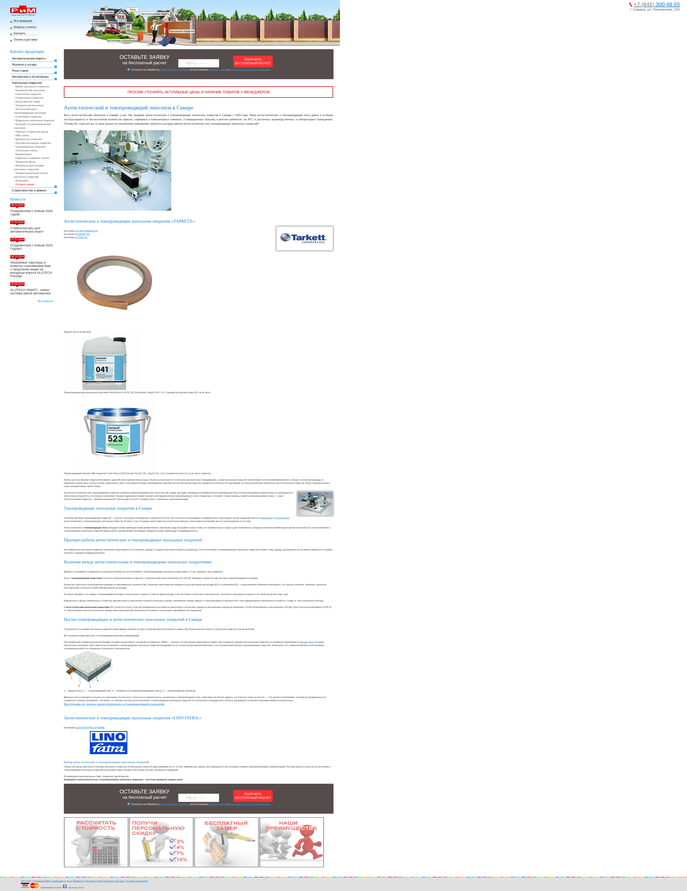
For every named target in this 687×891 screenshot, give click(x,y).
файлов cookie (218, 69)
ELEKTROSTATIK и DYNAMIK (89, 727)
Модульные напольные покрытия (35, 120)
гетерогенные (282, 518)
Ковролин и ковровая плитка (32, 157)
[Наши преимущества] (291, 866)
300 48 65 (657, 4)
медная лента (307, 642)
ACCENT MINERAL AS (86, 231)
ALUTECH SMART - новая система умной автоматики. (30, 291)
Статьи (68, 881)
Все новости (45, 301)
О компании (57, 881)
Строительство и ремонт (29, 190)
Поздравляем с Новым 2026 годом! (31, 212)
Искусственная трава (27, 101)
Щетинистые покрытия (28, 139)
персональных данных (174, 69)
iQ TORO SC (81, 237)
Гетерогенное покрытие (29, 97)
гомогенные (267, 518)
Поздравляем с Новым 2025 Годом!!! (31, 247)
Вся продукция (23, 20)
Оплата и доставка (25, 39)
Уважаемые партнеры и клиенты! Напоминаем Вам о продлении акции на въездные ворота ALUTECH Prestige (31, 269)
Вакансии (78, 881)
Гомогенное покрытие (28, 94)
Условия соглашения (137, 881)
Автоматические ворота (155, 13)
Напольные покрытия (181, 31)
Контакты (19, 33)
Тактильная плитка (26, 150)
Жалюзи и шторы (103, 12)
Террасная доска (25, 161)
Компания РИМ (42, 881)
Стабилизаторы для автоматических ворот (26, 229)
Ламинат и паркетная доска (31, 131)
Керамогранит (23, 154)
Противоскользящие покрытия (33, 142)
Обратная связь (105, 881)
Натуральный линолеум (29, 105)
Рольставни (99, 21)
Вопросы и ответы (25, 26)
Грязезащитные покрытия (30, 146)
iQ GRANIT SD (82, 234)
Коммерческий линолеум (30, 90)
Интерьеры (21, 180)
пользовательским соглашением (250, 69)
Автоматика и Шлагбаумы (122, 40)
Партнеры (90, 881)
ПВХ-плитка (22, 135)
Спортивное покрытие (28, 116)
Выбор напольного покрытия (32, 86)
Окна (133, 9)
